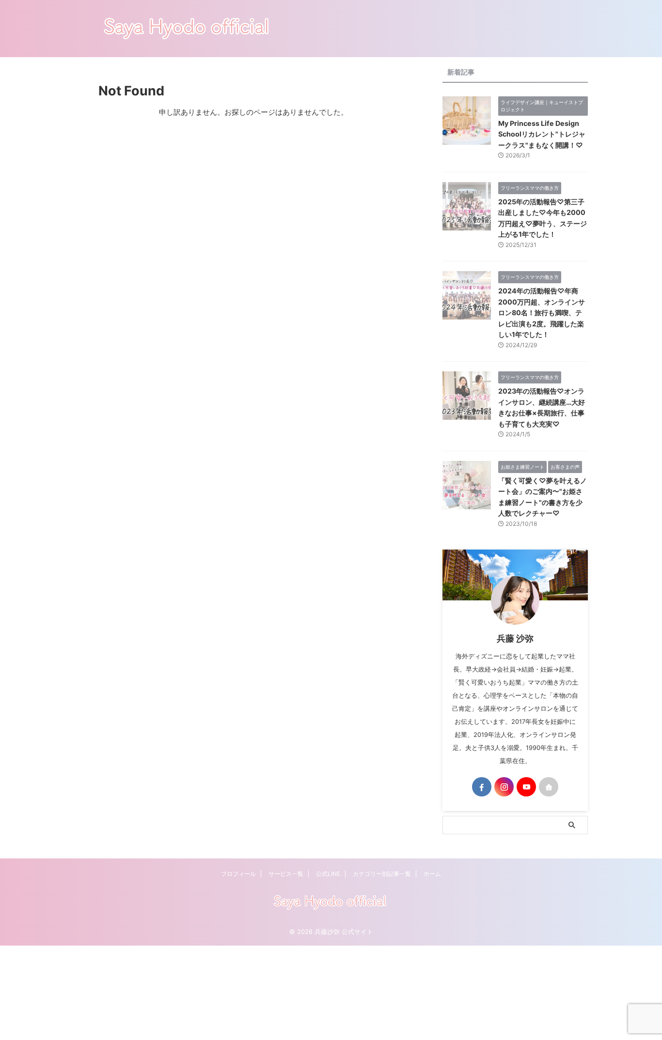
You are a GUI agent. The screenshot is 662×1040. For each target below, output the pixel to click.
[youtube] (526, 786)
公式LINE (328, 873)
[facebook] (481, 786)
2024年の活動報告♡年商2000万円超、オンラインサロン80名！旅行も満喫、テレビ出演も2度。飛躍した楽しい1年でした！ (541, 312)
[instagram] (504, 786)
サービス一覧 (285, 873)
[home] (548, 786)
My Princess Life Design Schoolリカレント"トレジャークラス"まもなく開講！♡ (541, 134)
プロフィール (238, 873)
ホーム (432, 873)
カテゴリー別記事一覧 (382, 873)
